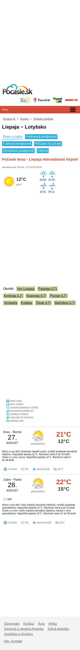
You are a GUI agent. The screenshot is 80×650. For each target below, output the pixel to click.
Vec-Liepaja (25, 288)
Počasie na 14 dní (48, 143)
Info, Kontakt (13, 641)
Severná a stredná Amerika (23, 629)
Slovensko (11, 623)
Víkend (43, 150)
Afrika (52, 623)
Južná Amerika (58, 629)
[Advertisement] (40, 40)
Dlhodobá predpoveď (18, 150)
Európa (28, 623)
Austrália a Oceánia (18, 634)
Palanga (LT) (47, 288)
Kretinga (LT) (13, 295)
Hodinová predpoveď (41, 136)
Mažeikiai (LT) (65, 302)
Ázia (41, 623)
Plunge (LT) (58, 295)
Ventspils (10, 302)
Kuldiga (26, 302)
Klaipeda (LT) (36, 295)
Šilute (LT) (43, 302)
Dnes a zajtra (12, 136)
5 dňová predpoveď (17, 143)
